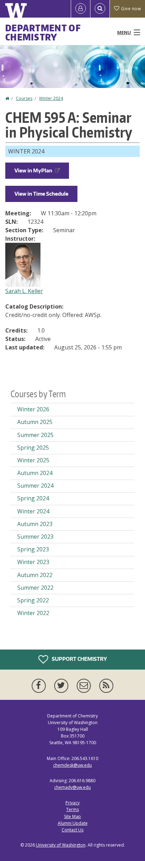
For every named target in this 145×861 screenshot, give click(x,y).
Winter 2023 (33, 562)
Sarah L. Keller (24, 291)
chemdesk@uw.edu (72, 765)
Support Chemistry (79, 658)
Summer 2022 (35, 587)
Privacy (72, 803)
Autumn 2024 (34, 473)
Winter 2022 (33, 613)
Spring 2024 (33, 498)
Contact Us (72, 830)
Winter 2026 (33, 409)
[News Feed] (106, 686)
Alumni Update (73, 823)
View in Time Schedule (41, 194)
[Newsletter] (85, 686)
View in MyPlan (33, 170)
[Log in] (80, 9)
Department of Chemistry (43, 32)
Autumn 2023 (34, 524)
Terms (72, 809)
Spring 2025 (33, 447)
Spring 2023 (33, 549)
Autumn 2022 (34, 575)
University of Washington (61, 845)
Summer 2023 (35, 536)
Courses (24, 98)
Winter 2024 (51, 98)
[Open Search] (99, 9)
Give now (131, 9)
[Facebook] (40, 686)
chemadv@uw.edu (72, 787)
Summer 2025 (35, 435)
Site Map (72, 816)
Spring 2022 (33, 600)
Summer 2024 (35, 485)
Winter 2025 (33, 460)
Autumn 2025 (34, 422)
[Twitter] (62, 686)
